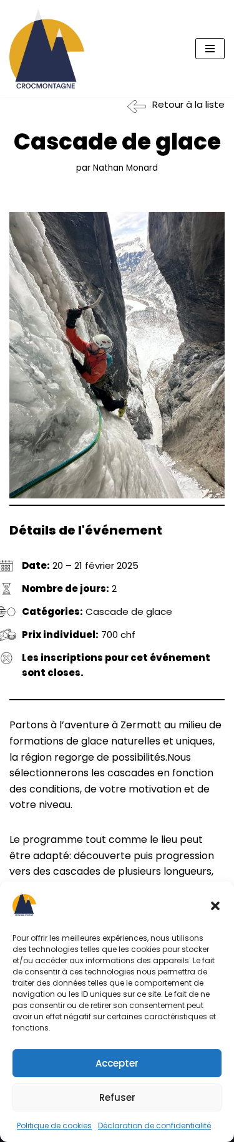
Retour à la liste (188, 104)
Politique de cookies (54, 1125)
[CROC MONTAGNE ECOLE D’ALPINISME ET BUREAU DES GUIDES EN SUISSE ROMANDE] (46, 48)
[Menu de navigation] (210, 48)
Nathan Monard (125, 168)
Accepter (117, 1063)
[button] (215, 906)
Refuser (117, 1097)
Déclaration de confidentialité (154, 1125)
